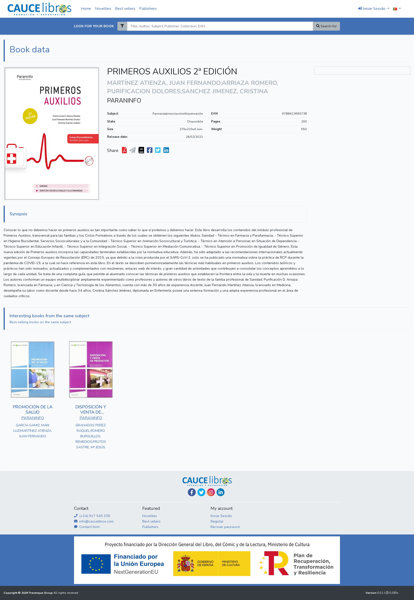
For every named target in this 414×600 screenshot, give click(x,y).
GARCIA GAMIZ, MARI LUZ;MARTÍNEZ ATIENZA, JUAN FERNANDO (32, 431)
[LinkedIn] (220, 492)
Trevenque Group (41, 593)
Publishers (148, 8)
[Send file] (133, 150)
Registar (217, 521)
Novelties (103, 8)
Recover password (225, 526)
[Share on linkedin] (166, 150)
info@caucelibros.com (96, 521)
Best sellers (125, 8)
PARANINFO (124, 100)
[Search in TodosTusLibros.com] (141, 150)
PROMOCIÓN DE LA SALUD (32, 409)
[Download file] (125, 150)
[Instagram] (211, 492)
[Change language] (397, 9)
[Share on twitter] (158, 150)
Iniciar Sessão (221, 515)
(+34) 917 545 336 (94, 515)
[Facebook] (192, 492)
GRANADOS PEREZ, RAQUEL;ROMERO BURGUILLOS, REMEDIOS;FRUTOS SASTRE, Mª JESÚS (90, 436)
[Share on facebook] (150, 150)
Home (86, 8)
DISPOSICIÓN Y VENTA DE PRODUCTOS (90, 412)
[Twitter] (201, 492)
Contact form (89, 526)
